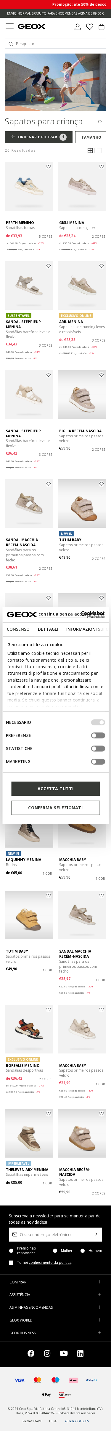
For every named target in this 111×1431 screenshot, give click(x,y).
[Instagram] (47, 1354)
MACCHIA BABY (72, 859)
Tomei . (44, 1262)
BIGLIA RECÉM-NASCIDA (80, 430)
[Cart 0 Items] (101, 29)
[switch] (98, 735)
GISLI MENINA (71, 222)
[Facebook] (31, 1354)
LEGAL (53, 1421)
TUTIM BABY (70, 539)
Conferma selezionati (55, 807)
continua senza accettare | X (71, 614)
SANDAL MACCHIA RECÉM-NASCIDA (22, 542)
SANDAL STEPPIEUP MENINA (23, 324)
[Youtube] (64, 1354)
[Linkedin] (80, 1354)
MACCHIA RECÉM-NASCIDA (74, 1172)
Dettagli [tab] (48, 629)
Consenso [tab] (18, 629)
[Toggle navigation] (9, 27)
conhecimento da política (50, 1262)
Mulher (67, 1250)
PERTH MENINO (20, 222)
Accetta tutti (55, 788)
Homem (95, 1250)
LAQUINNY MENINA (23, 859)
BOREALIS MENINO (23, 1065)
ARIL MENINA (71, 321)
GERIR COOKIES (77, 1421)
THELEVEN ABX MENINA (27, 1169)
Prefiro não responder (26, 1250)
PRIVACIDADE (32, 1421)
